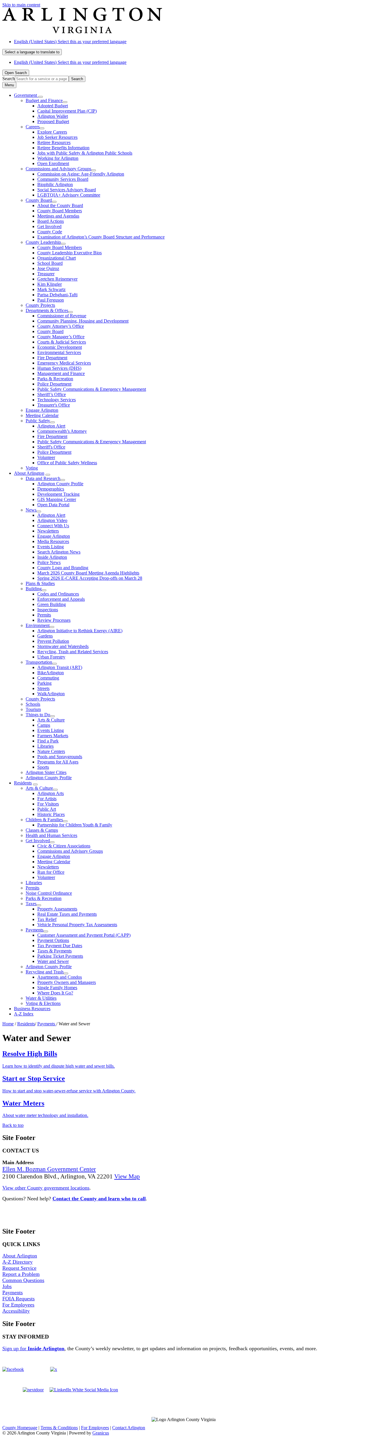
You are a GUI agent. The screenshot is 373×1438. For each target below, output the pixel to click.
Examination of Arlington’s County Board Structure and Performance (101, 236)
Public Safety (38, 420)
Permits (44, 614)
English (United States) (70, 41)
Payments (34, 929)
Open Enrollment (53, 163)
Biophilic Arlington (55, 184)
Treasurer (45, 273)
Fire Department (52, 357)
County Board (39, 200)
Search (8, 78)
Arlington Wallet (52, 116)
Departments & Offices (47, 310)
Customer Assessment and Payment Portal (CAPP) (84, 935)
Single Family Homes (57, 987)
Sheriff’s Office (51, 394)
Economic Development (59, 347)
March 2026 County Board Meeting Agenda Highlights (88, 572)
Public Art (46, 809)
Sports (43, 767)
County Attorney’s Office (60, 326)
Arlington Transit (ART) (59, 667)
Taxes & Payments (54, 950)
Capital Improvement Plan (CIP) (67, 110)
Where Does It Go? (55, 992)
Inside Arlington (52, 557)
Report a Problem (21, 1274)
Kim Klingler (49, 284)
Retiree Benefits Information (63, 147)
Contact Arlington (128, 1427)
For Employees (18, 1305)
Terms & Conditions (59, 1427)
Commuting (48, 677)
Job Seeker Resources (57, 137)
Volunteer (46, 457)
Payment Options (53, 940)
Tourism (33, 709)
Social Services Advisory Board (66, 189)
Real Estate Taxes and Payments (67, 914)
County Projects (40, 305)
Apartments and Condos (59, 977)
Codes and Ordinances (58, 593)
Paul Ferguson (50, 299)
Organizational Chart (56, 257)
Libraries (45, 746)
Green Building (51, 604)
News (31, 509)
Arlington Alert (51, 425)
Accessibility (16, 1311)
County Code (49, 231)
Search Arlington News (58, 551)
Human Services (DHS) (59, 368)
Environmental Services (59, 352)
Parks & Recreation (55, 378)
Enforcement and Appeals (61, 599)
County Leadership (43, 242)
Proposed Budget (53, 121)
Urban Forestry (51, 656)
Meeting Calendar (42, 415)
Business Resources (32, 1008)
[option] (192, 41)
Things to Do (38, 714)
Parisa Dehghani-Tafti (57, 294)
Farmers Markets (52, 735)
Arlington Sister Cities (46, 772)
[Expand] (40, 97)
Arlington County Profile (60, 483)
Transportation (39, 662)
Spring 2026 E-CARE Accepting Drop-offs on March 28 (89, 578)
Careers (33, 126)
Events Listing (50, 546)
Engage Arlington (42, 410)
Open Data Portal (53, 504)
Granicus (100, 1432)
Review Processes (54, 620)
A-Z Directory (17, 1262)
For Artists (47, 798)
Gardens (45, 635)
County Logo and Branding (62, 567)
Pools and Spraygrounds (59, 756)
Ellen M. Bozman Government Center (49, 1169)
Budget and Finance (44, 100)
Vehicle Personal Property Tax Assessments (77, 924)
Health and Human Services (51, 835)
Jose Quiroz (48, 268)
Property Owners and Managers (66, 982)
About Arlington (29, 473)
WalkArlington (51, 693)
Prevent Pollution (53, 641)
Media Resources (53, 541)
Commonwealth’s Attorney (62, 431)
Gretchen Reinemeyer (57, 278)
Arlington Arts (50, 793)
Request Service (19, 1268)
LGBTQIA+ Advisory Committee (68, 194)
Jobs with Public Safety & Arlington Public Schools (84, 152)
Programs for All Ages (57, 761)
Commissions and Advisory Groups (58, 168)
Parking (44, 683)
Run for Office (50, 872)
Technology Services (56, 399)
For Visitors (48, 803)
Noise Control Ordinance (49, 893)
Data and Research (43, 478)
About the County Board (60, 205)
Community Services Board (62, 179)
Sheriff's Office (51, 446)
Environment (38, 625)
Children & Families (44, 819)
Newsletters (48, 530)
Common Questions (23, 1280)
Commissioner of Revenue (61, 315)
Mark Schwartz (51, 289)
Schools (33, 704)
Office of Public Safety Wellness (67, 462)
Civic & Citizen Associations (63, 845)
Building (34, 588)
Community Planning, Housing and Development (83, 320)
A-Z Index (24, 1013)
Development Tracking (58, 494)
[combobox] (32, 52)
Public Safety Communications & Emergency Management (91, 389)
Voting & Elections (43, 1003)
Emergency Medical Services (64, 362)
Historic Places (51, 814)
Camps (43, 725)
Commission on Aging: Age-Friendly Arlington (80, 173)
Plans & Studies (40, 583)
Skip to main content (21, 4)
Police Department (54, 383)
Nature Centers (51, 751)
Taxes (31, 903)
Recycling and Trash (45, 971)
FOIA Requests (18, 1299)
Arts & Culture (51, 719)
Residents (23, 782)
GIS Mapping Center (56, 499)
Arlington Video (52, 520)
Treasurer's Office (53, 404)
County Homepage (19, 1427)
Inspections (47, 609)
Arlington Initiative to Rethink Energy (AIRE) (79, 630)
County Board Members (59, 210)
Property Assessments (57, 908)
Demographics (50, 488)
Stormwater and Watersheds (63, 646)
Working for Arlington (57, 158)
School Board (50, 263)
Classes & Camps (42, 830)
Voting (32, 467)
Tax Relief (47, 919)
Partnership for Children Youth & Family (74, 824)
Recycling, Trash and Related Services (72, 651)
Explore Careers (52, 131)
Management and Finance (61, 373)
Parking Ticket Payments (60, 956)
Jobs (7, 1286)
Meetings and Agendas (58, 215)
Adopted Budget (52, 105)
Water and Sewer (53, 961)
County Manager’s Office (61, 336)
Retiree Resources (54, 142)
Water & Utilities (41, 998)
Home (8, 1023)
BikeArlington (50, 672)
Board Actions (50, 221)
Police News (49, 562)
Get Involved (49, 226)
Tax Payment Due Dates (59, 945)
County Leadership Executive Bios (69, 252)
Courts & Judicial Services (61, 341)
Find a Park (48, 740)
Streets (43, 688)
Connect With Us (53, 525)
